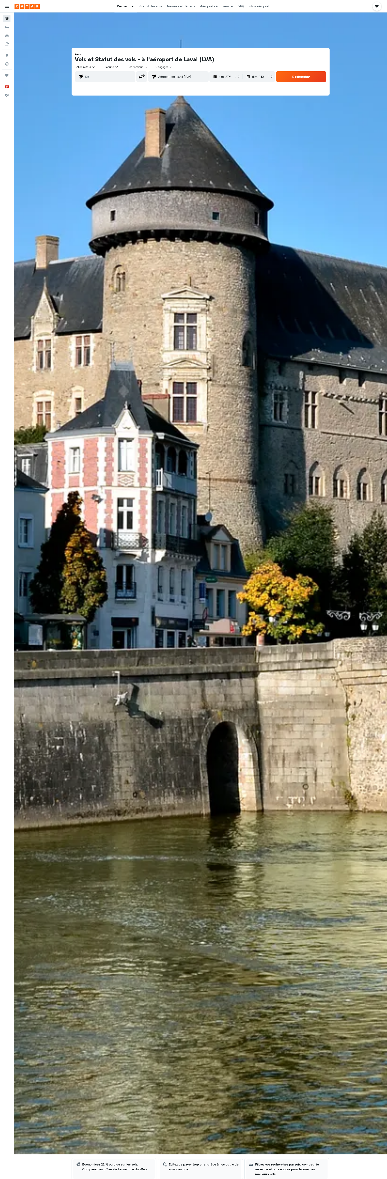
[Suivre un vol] (7, 64)
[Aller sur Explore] (7, 55)
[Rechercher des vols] (7, 19)
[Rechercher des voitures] (7, 35)
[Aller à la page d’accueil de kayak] (27, 6)
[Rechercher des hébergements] (7, 27)
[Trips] (7, 75)
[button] (6, 6)
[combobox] (86, 67)
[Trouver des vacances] (7, 44)
